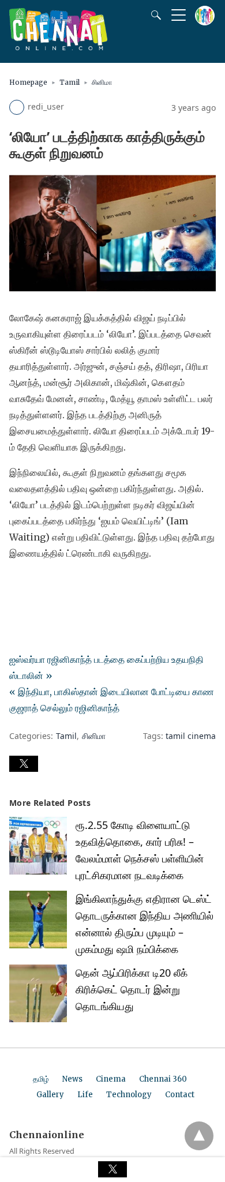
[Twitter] (37, 585)
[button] (23, 764)
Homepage (28, 82)
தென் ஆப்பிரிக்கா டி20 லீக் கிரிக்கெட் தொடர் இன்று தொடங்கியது (131, 989)
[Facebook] (18, 585)
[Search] (153, 14)
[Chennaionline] (58, 46)
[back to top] (199, 1135)
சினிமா (102, 82)
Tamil (69, 82)
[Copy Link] (74, 585)
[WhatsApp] (55, 585)
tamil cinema (191, 735)
